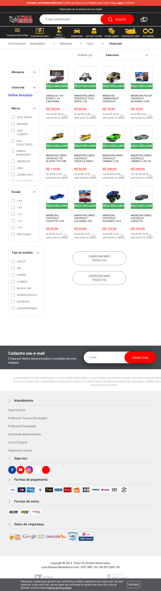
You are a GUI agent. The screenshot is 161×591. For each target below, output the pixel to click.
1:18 (19, 227)
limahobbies (37, 43)
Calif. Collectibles (24, 143)
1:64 (19, 201)
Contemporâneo (27, 308)
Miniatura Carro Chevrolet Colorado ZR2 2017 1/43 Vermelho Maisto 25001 (85, 218)
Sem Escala (24, 234)
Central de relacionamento (24, 434)
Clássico (22, 281)
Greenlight (24, 161)
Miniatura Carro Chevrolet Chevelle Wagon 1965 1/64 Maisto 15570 (84, 158)
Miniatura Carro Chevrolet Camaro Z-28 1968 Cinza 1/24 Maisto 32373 (142, 158)
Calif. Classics (22, 132)
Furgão (21, 275)
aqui (120, 3)
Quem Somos (16, 410)
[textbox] (86, 19)
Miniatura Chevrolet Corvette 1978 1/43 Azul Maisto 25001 (56, 218)
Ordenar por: (85, 55)
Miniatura (66, 43)
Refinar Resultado (20, 95)
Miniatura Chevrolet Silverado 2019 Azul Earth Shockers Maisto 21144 (113, 218)
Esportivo (23, 301)
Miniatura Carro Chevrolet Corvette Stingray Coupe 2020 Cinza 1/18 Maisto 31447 (141, 218)
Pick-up (21, 261)
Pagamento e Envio (20, 450)
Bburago (22, 124)
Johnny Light (25, 174)
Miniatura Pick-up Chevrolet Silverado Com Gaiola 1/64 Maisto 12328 (141, 98)
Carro (90, 43)
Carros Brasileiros (23, 153)
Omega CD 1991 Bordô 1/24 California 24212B (55, 98)
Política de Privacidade (22, 426)
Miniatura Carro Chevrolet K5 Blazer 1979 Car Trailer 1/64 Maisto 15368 (56, 158)
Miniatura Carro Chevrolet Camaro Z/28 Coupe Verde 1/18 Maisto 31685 (113, 158)
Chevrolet (115, 43)
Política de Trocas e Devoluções (27, 418)
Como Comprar (17, 442)
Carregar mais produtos (99, 258)
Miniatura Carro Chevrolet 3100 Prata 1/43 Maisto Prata (84, 98)
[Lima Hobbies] (20, 19)
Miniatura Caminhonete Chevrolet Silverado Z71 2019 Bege (111, 98)
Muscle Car (24, 288)
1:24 (19, 221)
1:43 (19, 207)
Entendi (134, 584)
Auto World (24, 117)
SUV (19, 268)
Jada (20, 168)
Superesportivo (27, 295)
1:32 (19, 214)
